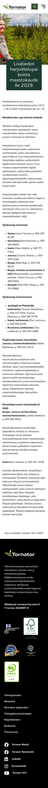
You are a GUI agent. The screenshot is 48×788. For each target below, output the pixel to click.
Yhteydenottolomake (18, 714)
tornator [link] (29, 604)
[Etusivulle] (15, 7)
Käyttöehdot (12, 720)
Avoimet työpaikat (16, 707)
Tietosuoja (11, 732)
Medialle (9, 701)
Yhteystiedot (12, 695)
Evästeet (10, 726)
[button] (43, 6)
